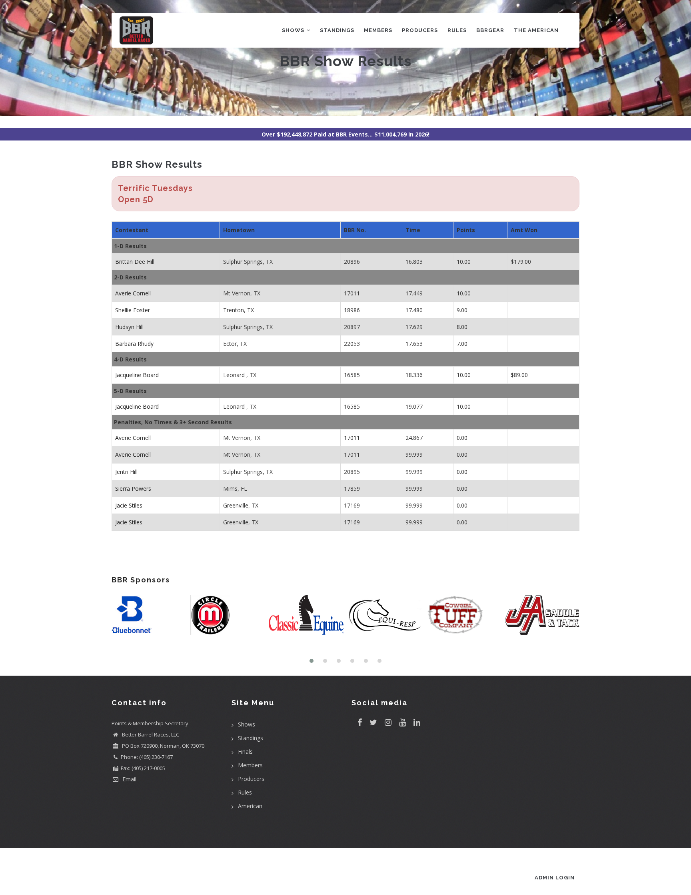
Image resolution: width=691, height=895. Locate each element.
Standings (337, 30)
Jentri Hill (126, 472)
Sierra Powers (133, 488)
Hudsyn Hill (129, 327)
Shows (294, 30)
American (250, 806)
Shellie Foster (132, 310)
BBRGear (490, 30)
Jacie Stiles (128, 505)
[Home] (136, 28)
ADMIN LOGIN (555, 878)
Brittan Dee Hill (134, 261)
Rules (457, 30)
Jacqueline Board (137, 375)
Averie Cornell (133, 293)
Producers (420, 30)
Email (128, 779)
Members (378, 30)
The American (536, 30)
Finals (245, 751)
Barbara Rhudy (134, 343)
